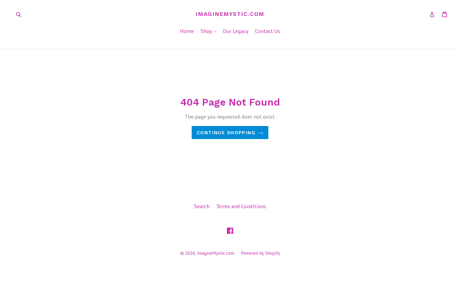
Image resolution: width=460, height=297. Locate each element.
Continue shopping (226, 132)
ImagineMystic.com (230, 14)
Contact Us (267, 31)
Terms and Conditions (241, 206)
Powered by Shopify (260, 253)
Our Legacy (235, 31)
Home (187, 31)
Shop (209, 31)
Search (202, 206)
